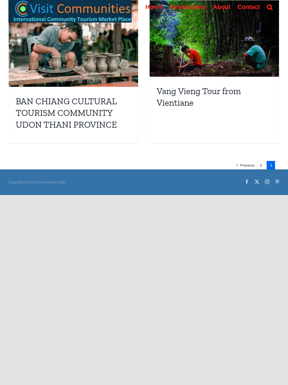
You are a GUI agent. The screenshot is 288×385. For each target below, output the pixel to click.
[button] (270, 7)
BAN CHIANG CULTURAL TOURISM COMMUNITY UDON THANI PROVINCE (66, 113)
